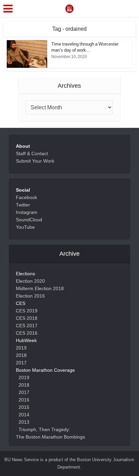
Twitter (23, 204)
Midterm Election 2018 (40, 288)
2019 (21, 348)
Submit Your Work (35, 161)
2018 (21, 355)
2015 (24, 407)
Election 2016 (30, 296)
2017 (21, 362)
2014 (24, 414)
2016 (24, 399)
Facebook (26, 197)
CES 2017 (26, 325)
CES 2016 (26, 333)
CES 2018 (26, 318)
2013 (24, 422)
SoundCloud (29, 219)
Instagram (26, 212)
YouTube (25, 227)
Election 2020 (30, 281)
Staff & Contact (32, 153)
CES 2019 (26, 310)
